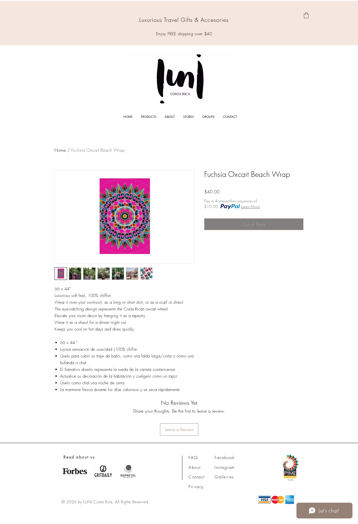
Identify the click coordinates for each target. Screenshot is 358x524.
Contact (197, 477)
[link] (306, 15)
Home (60, 150)
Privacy (196, 487)
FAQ (193, 457)
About (195, 467)
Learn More (250, 206)
